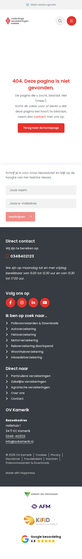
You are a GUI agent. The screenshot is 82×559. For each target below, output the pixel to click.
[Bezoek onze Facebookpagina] (10, 302)
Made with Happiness (20, 473)
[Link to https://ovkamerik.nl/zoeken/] (60, 21)
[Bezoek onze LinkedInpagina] (33, 302)
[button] (41, 539)
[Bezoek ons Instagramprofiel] (22, 302)
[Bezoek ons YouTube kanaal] (45, 302)
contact (40, 117)
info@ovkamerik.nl (19, 441)
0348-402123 (15, 436)
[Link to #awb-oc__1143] (71, 21)
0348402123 (22, 256)
